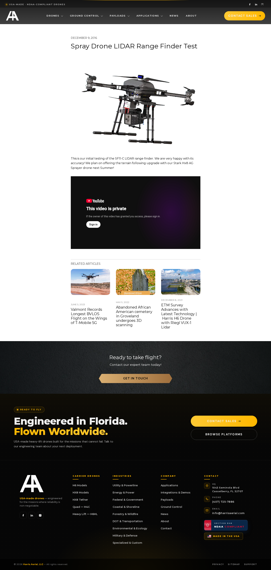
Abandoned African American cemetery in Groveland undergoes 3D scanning (134, 316)
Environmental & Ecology (130, 528)
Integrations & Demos (175, 492)
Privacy (218, 564)
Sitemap (234, 564)
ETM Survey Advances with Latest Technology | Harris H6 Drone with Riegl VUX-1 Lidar (179, 316)
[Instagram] (262, 4)
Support (250, 564)
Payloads (118, 15)
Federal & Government (128, 499)
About (191, 15)
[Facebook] (250, 4)
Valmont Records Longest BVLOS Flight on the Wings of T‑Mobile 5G (89, 316)
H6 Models (80, 485)
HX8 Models (81, 492)
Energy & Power (123, 492)
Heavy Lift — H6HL (85, 514)
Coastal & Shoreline (126, 507)
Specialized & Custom (127, 542)
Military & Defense (125, 535)
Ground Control (84, 15)
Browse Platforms (224, 434)
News (174, 15)
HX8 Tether (80, 499)
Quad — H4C (81, 507)
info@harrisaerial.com (228, 513)
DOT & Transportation (128, 521)
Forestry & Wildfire (125, 514)
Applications (147, 15)
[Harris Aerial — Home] (12, 16)
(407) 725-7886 (223, 501)
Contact (166, 528)
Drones (52, 15)
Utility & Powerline (125, 485)
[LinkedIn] (256, 4)
